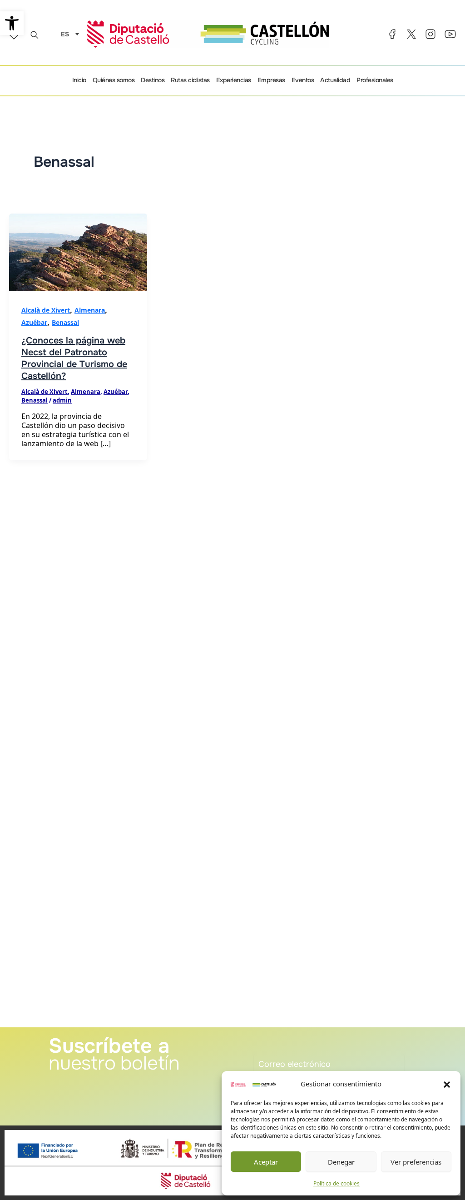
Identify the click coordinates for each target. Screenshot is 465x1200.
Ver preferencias (416, 1161)
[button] (446, 1084)
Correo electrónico (281, 1049)
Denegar (341, 1161)
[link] (12, 23)
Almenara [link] (89, 310)
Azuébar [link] (34, 322)
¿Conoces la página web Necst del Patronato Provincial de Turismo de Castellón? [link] (74, 358)
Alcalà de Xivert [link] (45, 310)
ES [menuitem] (65, 34)
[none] (67, 34)
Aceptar (266, 1161)
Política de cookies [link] (336, 1183)
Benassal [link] (65, 322)
